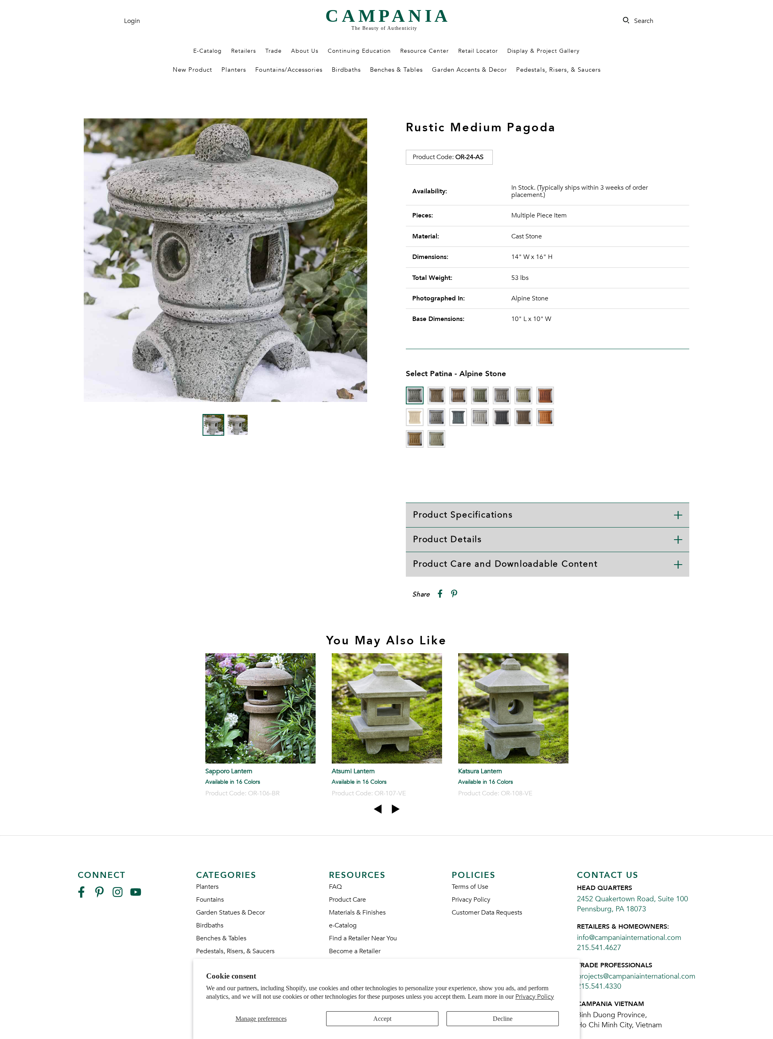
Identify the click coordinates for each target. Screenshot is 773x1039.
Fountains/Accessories (288, 70)
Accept (382, 1018)
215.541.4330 (599, 986)
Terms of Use (470, 886)
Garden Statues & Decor (230, 912)
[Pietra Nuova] (523, 417)
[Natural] (480, 417)
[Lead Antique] (458, 417)
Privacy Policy (534, 996)
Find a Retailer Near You (363, 938)
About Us (304, 51)
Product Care (347, 899)
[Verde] (436, 439)
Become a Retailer (354, 951)
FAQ (335, 886)
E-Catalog (207, 51)
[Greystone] (436, 417)
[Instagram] (117, 895)
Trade (273, 51)
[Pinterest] (99, 895)
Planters (233, 70)
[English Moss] (523, 395)
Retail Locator (478, 51)
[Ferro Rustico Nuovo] (545, 395)
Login (132, 21)
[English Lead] (502, 395)
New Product (192, 70)
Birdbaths (346, 70)
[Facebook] (81, 895)
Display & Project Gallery (543, 51)
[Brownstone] (458, 395)
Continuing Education (359, 51)
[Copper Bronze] (480, 395)
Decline (503, 1018)
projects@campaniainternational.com (636, 976)
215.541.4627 (599, 948)
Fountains (210, 899)
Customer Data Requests (487, 912)
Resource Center (424, 51)
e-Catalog (343, 925)
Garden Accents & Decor (469, 70)
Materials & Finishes (357, 912)
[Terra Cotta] (545, 417)
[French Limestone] (415, 417)
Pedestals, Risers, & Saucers (558, 70)
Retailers (243, 51)
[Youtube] (135, 895)
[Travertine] (415, 439)
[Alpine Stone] (415, 395)
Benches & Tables (396, 70)
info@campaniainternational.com (629, 938)
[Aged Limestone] (436, 395)
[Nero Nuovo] (502, 417)
